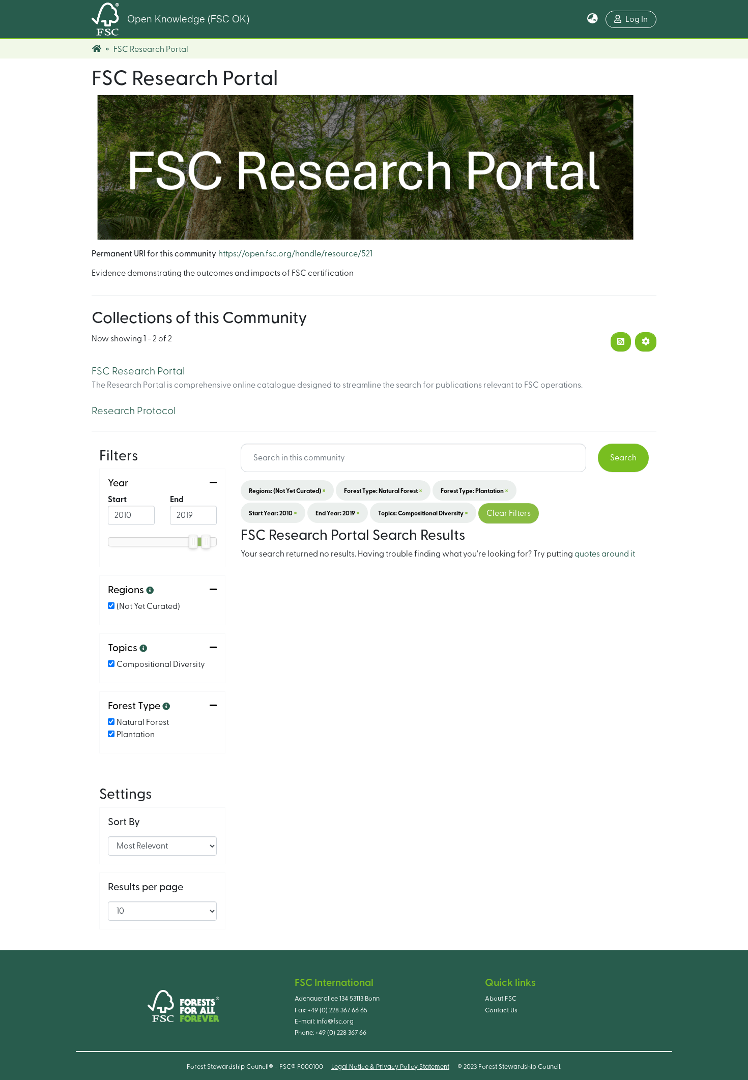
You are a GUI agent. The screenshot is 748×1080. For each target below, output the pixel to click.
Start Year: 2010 (273, 513)
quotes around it (604, 554)
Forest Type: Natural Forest (383, 490)
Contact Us (501, 1010)
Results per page (145, 887)
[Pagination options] (645, 342)
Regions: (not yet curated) (287, 490)
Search (623, 458)
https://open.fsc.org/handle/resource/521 (295, 254)
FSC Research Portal (138, 371)
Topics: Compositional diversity (423, 513)
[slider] (193, 542)
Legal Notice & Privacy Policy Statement (390, 1067)
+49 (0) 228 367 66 (340, 1033)
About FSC (500, 999)
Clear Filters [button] (508, 513)
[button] (592, 19)
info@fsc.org (335, 1021)
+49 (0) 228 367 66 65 (337, 1010)
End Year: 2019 (337, 513)
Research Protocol (134, 411)
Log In (636, 19)
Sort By (124, 822)
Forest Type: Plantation (474, 490)
